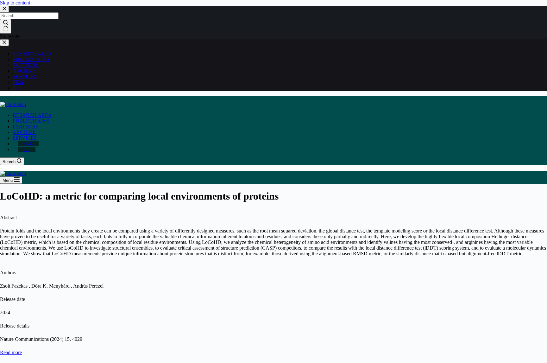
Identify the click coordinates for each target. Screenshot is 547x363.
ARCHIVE (24, 132)
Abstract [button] (8, 217)
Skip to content (15, 2)
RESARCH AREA (32, 115)
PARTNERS (26, 126)
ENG (28, 143)
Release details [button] (14, 325)
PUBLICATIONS (31, 121)
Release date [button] (12, 299)
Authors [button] (8, 272)
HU (26, 149)
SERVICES (25, 138)
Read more (11, 352)
